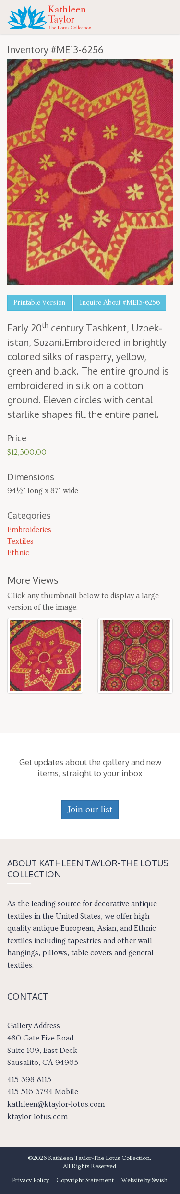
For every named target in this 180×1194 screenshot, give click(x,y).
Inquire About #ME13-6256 (120, 303)
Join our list (90, 809)
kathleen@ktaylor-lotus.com (56, 1104)
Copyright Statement (85, 1180)
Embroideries (29, 529)
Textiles (20, 541)
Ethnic (18, 552)
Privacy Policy (30, 1180)
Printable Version (39, 303)
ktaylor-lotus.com (37, 1116)
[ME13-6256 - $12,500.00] (45, 654)
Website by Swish (144, 1180)
